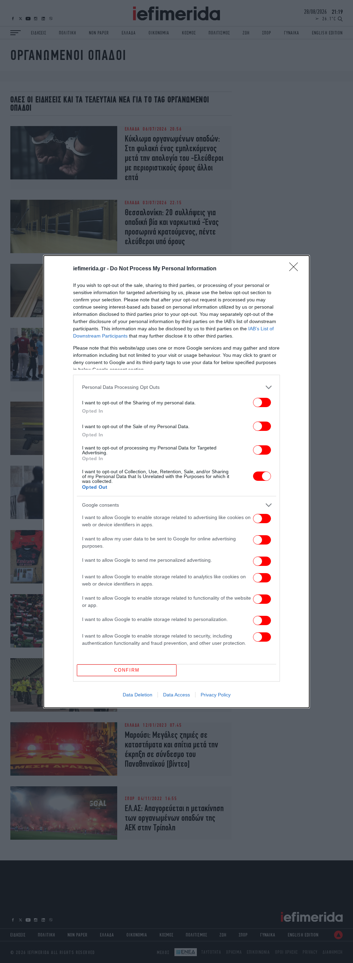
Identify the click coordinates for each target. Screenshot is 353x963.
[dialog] (176, 482)
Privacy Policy (216, 694)
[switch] (262, 402)
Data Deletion (137, 694)
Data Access (176, 694)
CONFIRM (127, 670)
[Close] (295, 269)
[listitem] (176, 387)
